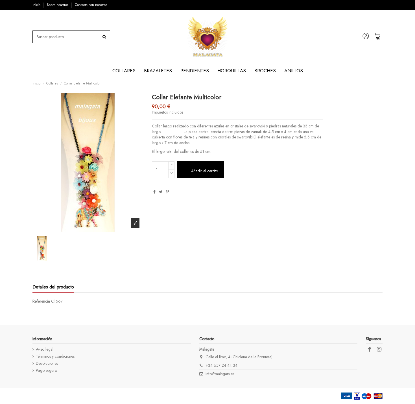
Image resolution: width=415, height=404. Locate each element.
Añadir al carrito (204, 171)
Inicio (37, 4)
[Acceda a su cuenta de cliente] (366, 36)
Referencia (41, 301)
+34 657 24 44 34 (221, 365)
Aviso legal (44, 349)
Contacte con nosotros (91, 4)
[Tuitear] (161, 192)
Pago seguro (46, 370)
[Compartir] (154, 192)
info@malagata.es (220, 374)
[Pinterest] (167, 192)
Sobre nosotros (58, 4)
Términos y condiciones (55, 356)
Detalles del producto (53, 287)
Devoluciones (47, 363)
